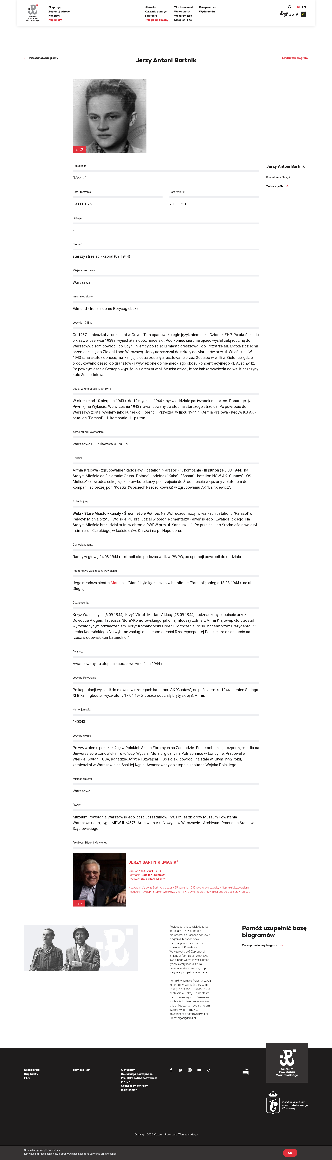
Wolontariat (182, 11)
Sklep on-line (183, 20)
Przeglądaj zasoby (156, 20)
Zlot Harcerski (183, 7)
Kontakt (54, 15)
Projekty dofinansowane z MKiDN (139, 1080)
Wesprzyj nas (183, 15)
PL (299, 7)
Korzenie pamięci (156, 11)
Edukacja (151, 15)
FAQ (27, 1078)
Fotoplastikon (208, 7)
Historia (150, 7)
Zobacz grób (274, 186)
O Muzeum (128, 1070)
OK (290, 1153)
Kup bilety (55, 20)
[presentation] (8, 524)
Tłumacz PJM (81, 1070)
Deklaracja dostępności (137, 1074)
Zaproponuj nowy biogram (260, 945)
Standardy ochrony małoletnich (134, 1087)
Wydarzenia (207, 11)
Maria (116, 583)
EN (304, 7)
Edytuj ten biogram (295, 58)
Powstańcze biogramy (43, 58)
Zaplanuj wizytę (59, 11)
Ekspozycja (55, 7)
